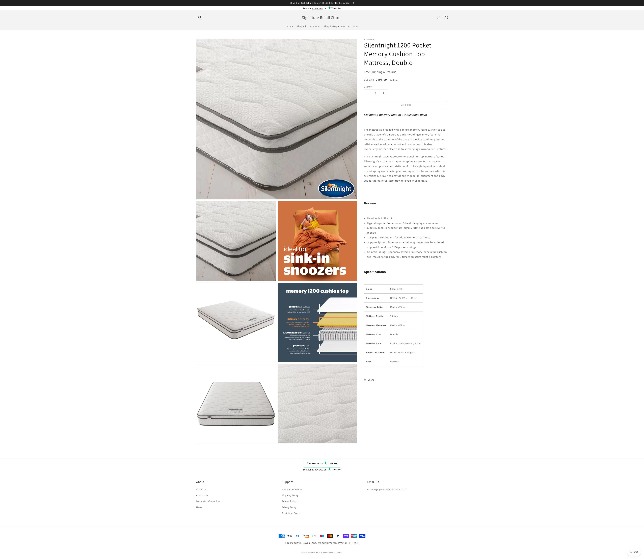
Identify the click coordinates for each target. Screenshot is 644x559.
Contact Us (202, 495)
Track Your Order (291, 513)
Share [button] (371, 379)
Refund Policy (289, 501)
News (199, 507)
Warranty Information (208, 501)
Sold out (406, 104)
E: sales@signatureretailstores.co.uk (387, 489)
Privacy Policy (289, 507)
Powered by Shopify (334, 552)
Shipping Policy (290, 495)
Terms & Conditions (292, 489)
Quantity (368, 86)
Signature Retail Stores (317, 552)
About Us (201, 489)
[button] (200, 17)
